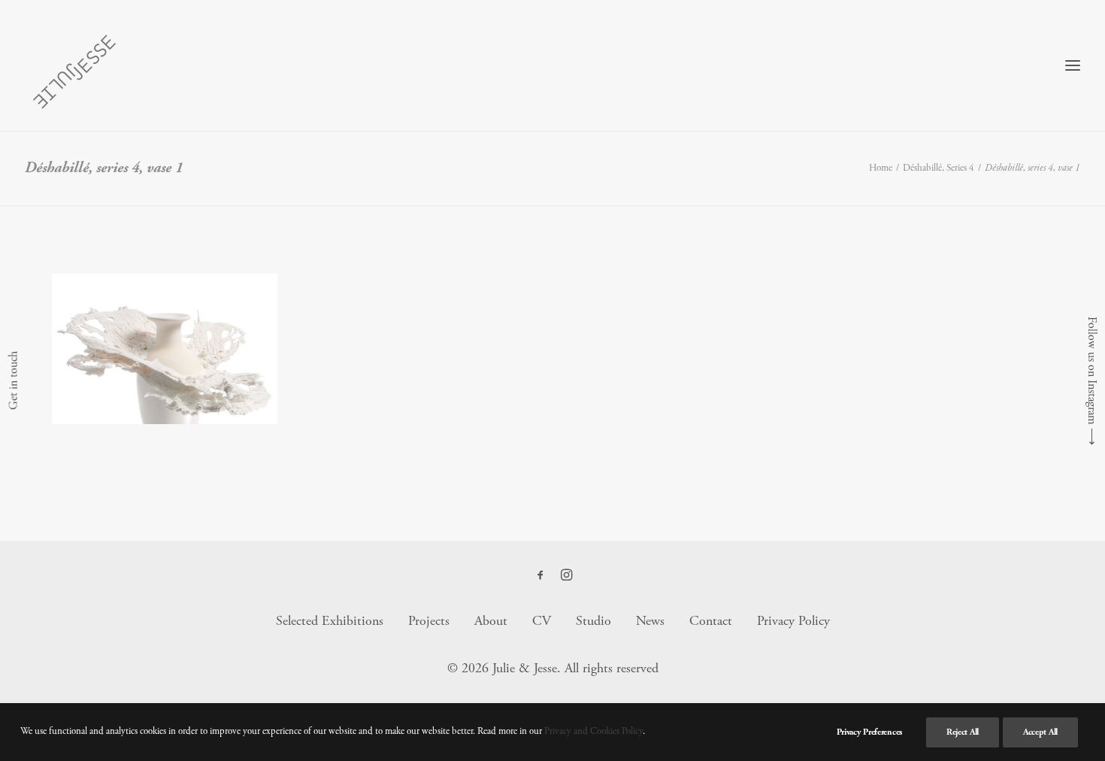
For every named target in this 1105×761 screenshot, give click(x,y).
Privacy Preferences (869, 732)
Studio (593, 620)
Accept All (1040, 732)
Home (880, 168)
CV (541, 620)
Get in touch (13, 380)
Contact (710, 620)
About (490, 620)
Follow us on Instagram (1092, 371)
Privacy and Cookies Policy (593, 731)
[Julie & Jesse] (74, 65)
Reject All (962, 732)
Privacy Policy (793, 620)
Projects (429, 620)
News (650, 620)
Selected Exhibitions (329, 620)
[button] (540, 576)
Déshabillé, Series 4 (938, 168)
